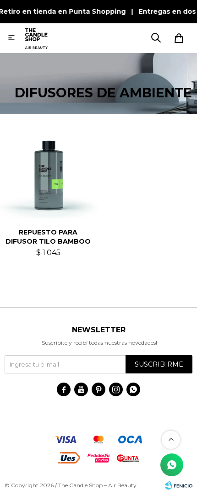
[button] (156, 38)
